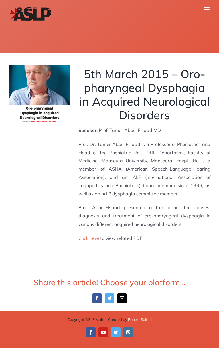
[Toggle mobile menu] (207, 9)
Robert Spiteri (140, 319)
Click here (88, 238)
